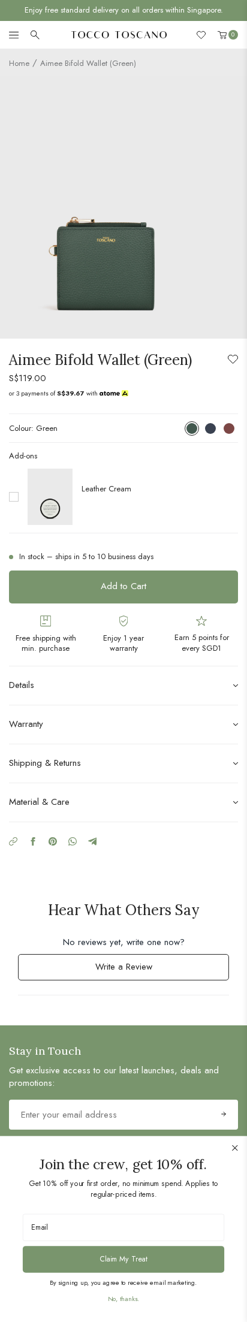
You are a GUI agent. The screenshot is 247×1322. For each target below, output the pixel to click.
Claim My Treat (123, 1258)
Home (19, 63)
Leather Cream (106, 488)
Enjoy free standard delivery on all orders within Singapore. (124, 10)
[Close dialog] (235, 1148)
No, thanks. (123, 1298)
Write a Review (139, 969)
